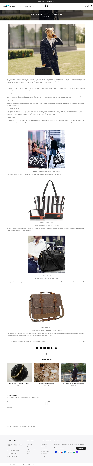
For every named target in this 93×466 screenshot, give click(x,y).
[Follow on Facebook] (7, 456)
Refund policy (44, 456)
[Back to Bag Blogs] (46, 354)
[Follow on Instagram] (12, 456)
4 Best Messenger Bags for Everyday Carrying (73, 383)
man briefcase (33, 341)
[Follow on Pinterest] (14, 456)
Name (8, 401)
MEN (10, 6)
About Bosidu (28, 6)
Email (49, 401)
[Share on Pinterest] (44, 348)
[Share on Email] (56, 348)
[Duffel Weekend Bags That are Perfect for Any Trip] (39, 354)
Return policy (44, 453)
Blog (34, 6)
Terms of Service (45, 451)
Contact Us (20, 6)
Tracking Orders (44, 449)
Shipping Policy (44, 446)
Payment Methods (31, 449)
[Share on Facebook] (37, 348)
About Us (29, 451)
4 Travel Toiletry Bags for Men (46, 383)
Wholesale (29, 453)
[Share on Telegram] (52, 348)
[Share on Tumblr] (48, 348)
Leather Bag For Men (24, 341)
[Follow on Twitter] (9, 456)
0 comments (82, 341)
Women (5, 6)
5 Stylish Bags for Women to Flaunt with (19, 383)
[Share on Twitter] (41, 348)
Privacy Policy (44, 444)
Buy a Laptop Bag (15, 341)
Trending (14, 6)
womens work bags (41, 341)
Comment (9, 407)
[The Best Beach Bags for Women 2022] (53, 354)
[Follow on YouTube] (16, 456)
